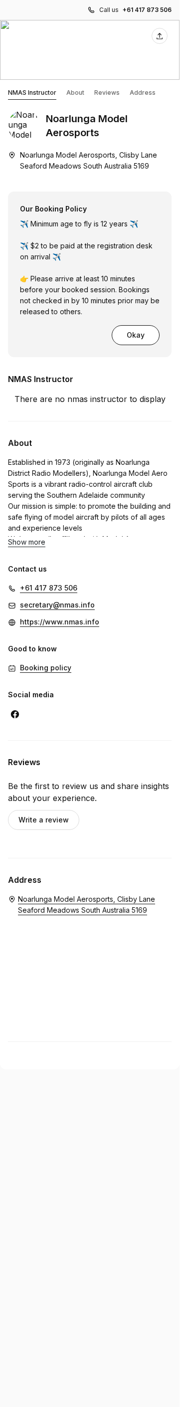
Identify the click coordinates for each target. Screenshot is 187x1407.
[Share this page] (160, 36)
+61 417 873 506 (147, 9)
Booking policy (45, 667)
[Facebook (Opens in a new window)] (15, 714)
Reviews (107, 92)
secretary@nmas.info (57, 605)
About (75, 92)
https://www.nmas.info (59, 621)
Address (143, 92)
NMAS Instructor (32, 92)
